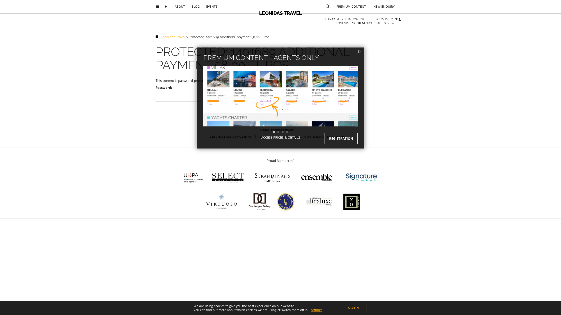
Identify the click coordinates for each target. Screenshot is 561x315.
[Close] (360, 51)
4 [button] (289, 132)
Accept (354, 308)
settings (316, 310)
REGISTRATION (341, 138)
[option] (280, 104)
